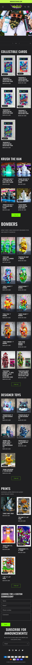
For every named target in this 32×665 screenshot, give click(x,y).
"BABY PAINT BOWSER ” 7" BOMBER (21, 343)
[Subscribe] (27, 644)
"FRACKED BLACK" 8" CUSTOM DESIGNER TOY (23, 416)
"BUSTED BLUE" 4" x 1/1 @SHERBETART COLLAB (23, 442)
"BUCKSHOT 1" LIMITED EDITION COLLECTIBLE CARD (8, 80)
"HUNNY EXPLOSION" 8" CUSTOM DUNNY (8, 470)
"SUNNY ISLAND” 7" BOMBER (23, 314)
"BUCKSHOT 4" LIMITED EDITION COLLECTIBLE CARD (23, 112)
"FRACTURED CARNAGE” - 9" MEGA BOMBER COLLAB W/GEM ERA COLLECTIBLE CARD (8, 374)
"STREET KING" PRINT (8, 513)
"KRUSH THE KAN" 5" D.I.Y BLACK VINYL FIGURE (8, 206)
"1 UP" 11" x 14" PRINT (7, 577)
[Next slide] (19, 43)
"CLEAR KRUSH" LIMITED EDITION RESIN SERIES (22, 206)
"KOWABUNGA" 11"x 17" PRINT (23, 549)
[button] (3, 6)
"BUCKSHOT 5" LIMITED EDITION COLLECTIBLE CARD (8, 144)
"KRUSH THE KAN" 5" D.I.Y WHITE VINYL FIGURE (23, 180)
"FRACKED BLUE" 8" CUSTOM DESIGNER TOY (8, 416)
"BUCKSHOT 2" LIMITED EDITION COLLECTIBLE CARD (23, 79)
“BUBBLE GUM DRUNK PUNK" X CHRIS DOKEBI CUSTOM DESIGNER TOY (8, 444)
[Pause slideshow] (30, 43)
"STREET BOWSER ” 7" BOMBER (8, 342)
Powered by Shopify (21, 662)
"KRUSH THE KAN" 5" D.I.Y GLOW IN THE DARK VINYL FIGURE (8, 180)
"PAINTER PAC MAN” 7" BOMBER (23, 257)
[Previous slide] (12, 43)
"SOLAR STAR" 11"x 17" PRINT (7, 546)
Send (5, 624)
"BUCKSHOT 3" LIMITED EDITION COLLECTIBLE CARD (8, 111)
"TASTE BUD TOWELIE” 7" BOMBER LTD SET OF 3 (8, 258)
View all (16, 215)
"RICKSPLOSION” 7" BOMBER (23, 287)
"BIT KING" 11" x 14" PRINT (23, 518)
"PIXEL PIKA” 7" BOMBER (7, 314)
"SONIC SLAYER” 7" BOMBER (7, 287)
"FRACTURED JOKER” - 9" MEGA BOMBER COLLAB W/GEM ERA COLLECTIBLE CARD (23, 373)
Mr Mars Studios (13, 662)
